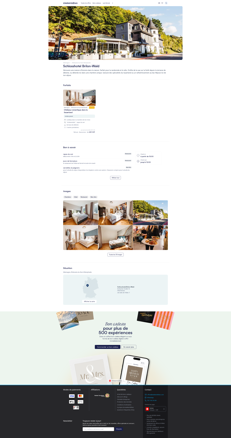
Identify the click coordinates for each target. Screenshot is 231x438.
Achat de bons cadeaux (124, 394)
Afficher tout (115, 178)
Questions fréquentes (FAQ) (125, 410)
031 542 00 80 (152, 400)
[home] (70, 3)
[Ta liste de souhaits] (162, 3)
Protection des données (124, 402)
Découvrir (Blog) (122, 397)
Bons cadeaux (97, 3)
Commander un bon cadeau (107, 347)
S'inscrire (119, 429)
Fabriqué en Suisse (117, 381)
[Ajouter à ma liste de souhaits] (93, 92)
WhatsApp (150, 397)
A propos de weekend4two (125, 407)
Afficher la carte (89, 301)
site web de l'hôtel (122, 292)
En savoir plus (129, 347)
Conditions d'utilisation (124, 405)
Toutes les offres (86, 3)
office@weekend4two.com (155, 394)
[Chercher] (166, 3)
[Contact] (159, 3)
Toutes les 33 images (115, 254)
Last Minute (106, 3)
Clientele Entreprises (123, 399)
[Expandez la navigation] (113, 3)
